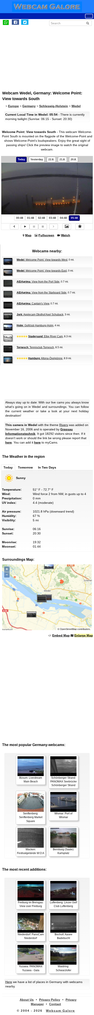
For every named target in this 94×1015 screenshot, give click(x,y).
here (8, 442)
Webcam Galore (60, 1010)
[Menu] (89, 16)
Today (21, 159)
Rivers (63, 425)
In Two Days (47, 467)
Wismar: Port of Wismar (63, 815)
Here (8, 982)
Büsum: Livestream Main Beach (30, 779)
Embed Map (61, 635)
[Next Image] (53, 226)
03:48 (52, 217)
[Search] (87, 23)
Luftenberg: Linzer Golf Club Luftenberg (63, 904)
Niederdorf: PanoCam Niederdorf (31, 936)
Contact (55, 1004)
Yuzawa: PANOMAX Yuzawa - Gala (30, 968)
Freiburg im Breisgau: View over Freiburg (31, 904)
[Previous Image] (14, 226)
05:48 (74, 217)
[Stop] (42, 226)
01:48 (30, 217)
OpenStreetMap (68, 629)
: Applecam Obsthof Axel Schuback (40, 314)
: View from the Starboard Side (41, 292)
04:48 (63, 217)
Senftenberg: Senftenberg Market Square (30, 817)
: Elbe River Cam (45, 336)
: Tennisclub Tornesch (35, 347)
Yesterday (36, 159)
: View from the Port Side (38, 281)
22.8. (51, 159)
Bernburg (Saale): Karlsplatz (63, 851)
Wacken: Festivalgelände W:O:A (30, 851)
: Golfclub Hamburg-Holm (35, 325)
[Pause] (34, 226)
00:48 (19, 217)
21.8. (62, 159)
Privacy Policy (49, 999)
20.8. (74, 159)
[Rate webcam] (79, 227)
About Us (27, 999)
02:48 (41, 217)
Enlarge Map (83, 635)
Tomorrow (25, 467)
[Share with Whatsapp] (6, 22)
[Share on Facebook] (15, 22)
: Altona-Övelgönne (45, 358)
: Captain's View (33, 303)
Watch (65, 235)
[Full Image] (66, 227)
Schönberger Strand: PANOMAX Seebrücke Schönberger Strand (63, 781)
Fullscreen (46, 235)
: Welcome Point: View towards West (42, 259)
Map (28, 235)
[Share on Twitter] (25, 22)
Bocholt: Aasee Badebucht (63, 936)
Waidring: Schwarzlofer (63, 968)
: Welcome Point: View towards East (42, 270)
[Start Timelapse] (25, 226)
